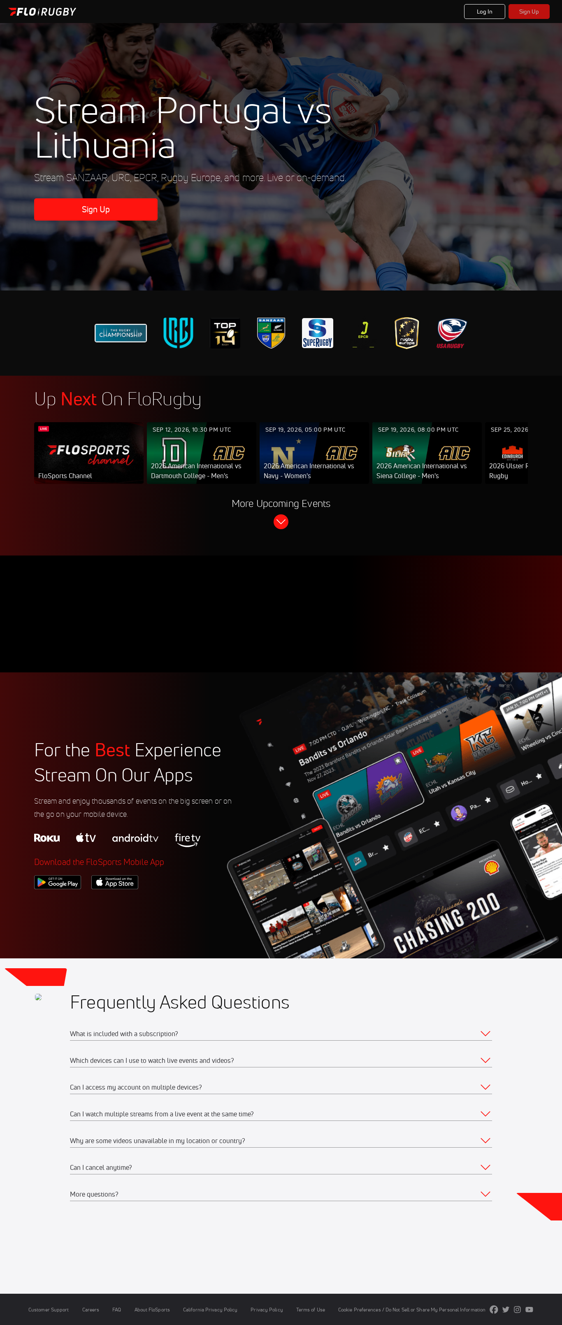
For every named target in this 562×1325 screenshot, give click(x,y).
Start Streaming (89, 461)
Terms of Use (310, 1309)
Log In (485, 11)
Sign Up (529, 11)
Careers (91, 1309)
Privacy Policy (267, 1309)
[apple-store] (114, 903)
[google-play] (57, 903)
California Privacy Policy (210, 1309)
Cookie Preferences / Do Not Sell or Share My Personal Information (411, 1309)
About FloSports (152, 1309)
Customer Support (48, 1309)
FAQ (116, 1309)
